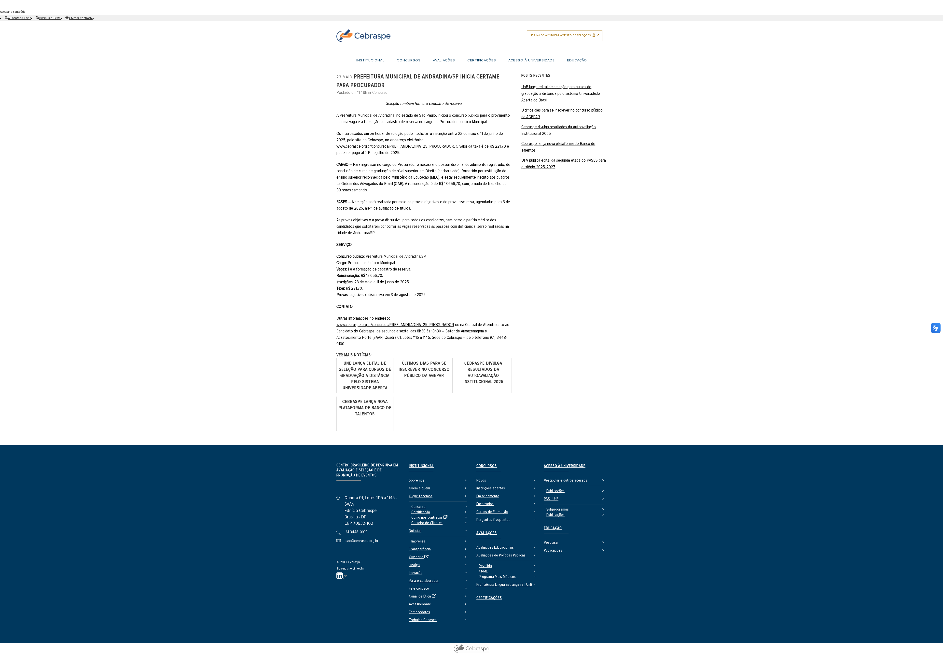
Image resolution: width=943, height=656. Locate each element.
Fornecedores (419, 612)
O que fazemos (420, 496)
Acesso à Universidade (564, 466)
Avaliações (486, 533)
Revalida (485, 566)
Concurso (380, 92)
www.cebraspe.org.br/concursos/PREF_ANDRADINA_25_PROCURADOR (395, 146)
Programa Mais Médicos (497, 577)
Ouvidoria (419, 557)
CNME (483, 571)
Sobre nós (416, 480)
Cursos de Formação (492, 512)
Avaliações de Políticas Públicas (501, 555)
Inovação (415, 573)
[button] (18, 18)
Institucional (421, 466)
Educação (553, 528)
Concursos (486, 466)
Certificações (489, 598)
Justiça (414, 565)
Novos (481, 480)
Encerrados (485, 504)
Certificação (420, 512)
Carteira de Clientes (427, 523)
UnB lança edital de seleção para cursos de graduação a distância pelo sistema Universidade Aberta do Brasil (560, 93)
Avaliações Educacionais (495, 547)
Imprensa (418, 541)
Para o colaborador (424, 581)
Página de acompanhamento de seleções (566, 37)
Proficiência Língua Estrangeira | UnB (504, 585)
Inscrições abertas (490, 488)
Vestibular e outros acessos (565, 480)
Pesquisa (551, 543)
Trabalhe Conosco (423, 620)
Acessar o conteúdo (13, 12)
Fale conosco (419, 588)
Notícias (415, 531)
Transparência (420, 549)
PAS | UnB (551, 499)
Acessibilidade (420, 604)
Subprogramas (557, 509)
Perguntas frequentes (493, 520)
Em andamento (487, 496)
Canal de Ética (423, 596)
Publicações (555, 491)
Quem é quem (419, 488)
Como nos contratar (430, 517)
